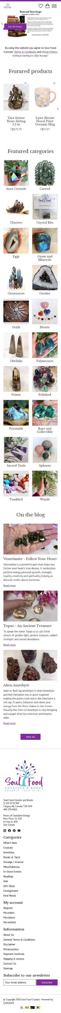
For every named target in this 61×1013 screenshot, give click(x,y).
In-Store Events (12, 871)
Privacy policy (10, 949)
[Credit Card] (21, 1008)
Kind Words (9, 895)
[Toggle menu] (54, 6)
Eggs (16, 256)
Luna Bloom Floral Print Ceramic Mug (45, 121)
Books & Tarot (11, 857)
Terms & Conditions (25, 51)
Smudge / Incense (13, 862)
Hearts (45, 327)
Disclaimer (9, 944)
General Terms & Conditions (19, 939)
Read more (9, 585)
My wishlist (9, 922)
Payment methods (13, 954)
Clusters (16, 222)
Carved (45, 188)
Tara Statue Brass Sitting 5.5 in (16, 121)
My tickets (9, 917)
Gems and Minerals (44, 258)
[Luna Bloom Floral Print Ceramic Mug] (45, 97)
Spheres (45, 465)
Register (8, 908)
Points (16, 394)
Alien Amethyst (16, 685)
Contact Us (9, 963)
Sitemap (8, 968)
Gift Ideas (9, 886)
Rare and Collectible (45, 430)
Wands (45, 499)
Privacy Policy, (49, 51)
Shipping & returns (13, 958)
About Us (8, 934)
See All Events (15, 26)
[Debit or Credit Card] (32, 1008)
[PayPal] (27, 1008)
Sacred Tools (16, 465)
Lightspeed (8, 1002)
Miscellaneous (11, 866)
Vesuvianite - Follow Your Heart (30, 559)
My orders (8, 912)
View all (30, 736)
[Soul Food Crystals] (7, 5)
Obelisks (16, 361)
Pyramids (16, 428)
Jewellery (8, 852)
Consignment (10, 890)
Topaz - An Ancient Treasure (27, 626)
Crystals (8, 847)
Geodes (44, 293)
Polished (44, 394)
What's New (10, 842)
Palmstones (44, 361)
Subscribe (47, 982)
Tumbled (16, 499)
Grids (16, 327)
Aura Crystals (16, 188)
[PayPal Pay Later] (38, 1008)
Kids (5, 881)
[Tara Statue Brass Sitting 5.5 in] (16, 97)
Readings (8, 876)
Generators (16, 293)
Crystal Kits (44, 222)
